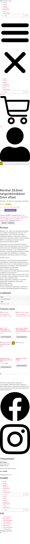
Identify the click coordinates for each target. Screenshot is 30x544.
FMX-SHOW (6, 9)
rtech (21, 218)
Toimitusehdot (7, 522)
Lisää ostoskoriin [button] (6, 337)
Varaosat (7, 163)
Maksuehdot (6, 518)
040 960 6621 (4, 473)
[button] (15, 47)
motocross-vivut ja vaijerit (12, 217)
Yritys (4, 11)
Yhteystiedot (6, 13)
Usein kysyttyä (7, 517)
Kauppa (5, 6)
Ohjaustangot (24, 217)
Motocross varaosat (15, 163)
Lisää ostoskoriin (10, 210)
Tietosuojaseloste (8, 520)
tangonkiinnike (4, 220)
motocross (12, 218)
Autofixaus (6, 8)
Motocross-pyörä (5, 303)
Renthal (17, 218)
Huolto (5, 4)
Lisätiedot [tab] (11, 223)
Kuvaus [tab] (4, 223)
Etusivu (5, 2)
